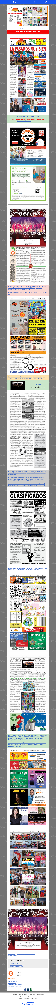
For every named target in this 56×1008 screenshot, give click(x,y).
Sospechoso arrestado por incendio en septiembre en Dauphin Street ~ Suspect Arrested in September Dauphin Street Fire (26, 377)
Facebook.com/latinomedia (14, 986)
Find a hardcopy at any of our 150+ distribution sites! (21, 954)
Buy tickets (38, 384)
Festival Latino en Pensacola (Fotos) (28, 116)
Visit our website (14, 963)
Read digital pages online (16, 966)
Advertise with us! (12, 955)
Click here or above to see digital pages (28, 28)
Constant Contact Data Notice (31, 998)
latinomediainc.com (12, 981)
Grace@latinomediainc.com (14, 979)
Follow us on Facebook (24, 121)
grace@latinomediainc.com (27, 999)
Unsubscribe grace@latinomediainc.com (28, 996)
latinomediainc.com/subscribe (15, 984)
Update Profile (22, 998)
